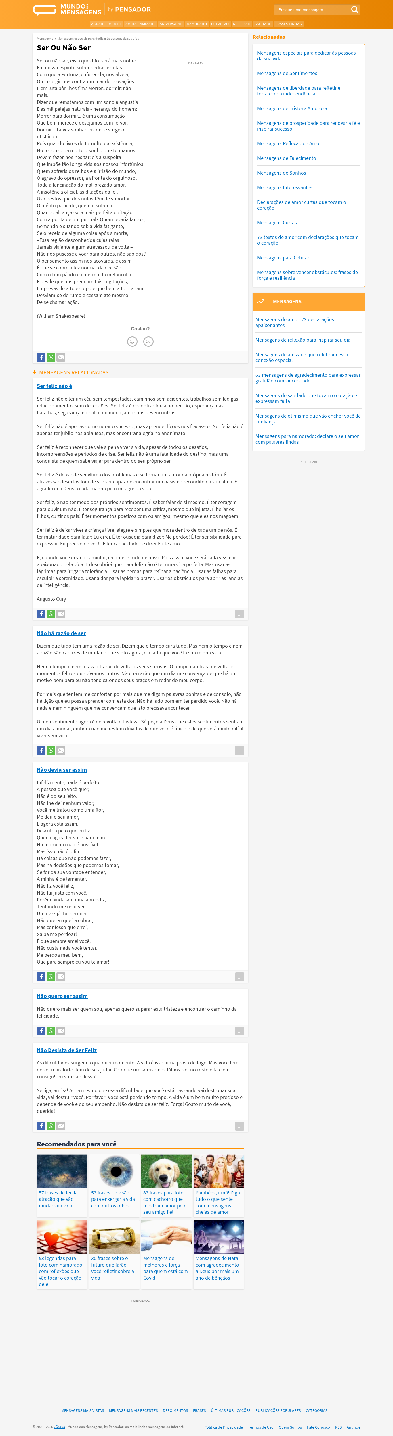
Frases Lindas (288, 23)
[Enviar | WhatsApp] (51, 357)
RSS (338, 1427)
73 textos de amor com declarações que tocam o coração (308, 240)
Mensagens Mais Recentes (133, 1410)
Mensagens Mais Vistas (82, 1410)
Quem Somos (290, 1427)
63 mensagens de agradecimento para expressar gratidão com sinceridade (307, 378)
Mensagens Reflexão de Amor (289, 143)
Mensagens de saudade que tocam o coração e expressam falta (306, 398)
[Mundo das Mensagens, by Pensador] (112, 10)
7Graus (59, 1426)
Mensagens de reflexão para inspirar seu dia (302, 339)
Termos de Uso (261, 1427)
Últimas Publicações (230, 1410)
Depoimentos (175, 1410)
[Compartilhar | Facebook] (41, 357)
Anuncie (353, 1427)
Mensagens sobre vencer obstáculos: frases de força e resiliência (307, 275)
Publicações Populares (278, 1410)
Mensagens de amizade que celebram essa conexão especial (301, 357)
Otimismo (220, 23)
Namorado (197, 23)
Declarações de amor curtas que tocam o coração (301, 205)
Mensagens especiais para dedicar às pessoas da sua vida (306, 55)
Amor (130, 23)
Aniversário (171, 23)
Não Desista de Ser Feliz (67, 1049)
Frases (199, 1410)
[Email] (60, 357)
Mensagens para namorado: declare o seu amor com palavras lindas (307, 439)
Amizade (147, 23)
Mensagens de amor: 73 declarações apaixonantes (294, 322)
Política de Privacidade (223, 1427)
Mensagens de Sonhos (281, 172)
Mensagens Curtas (277, 222)
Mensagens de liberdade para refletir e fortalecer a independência (298, 91)
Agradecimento (106, 23)
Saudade (263, 23)
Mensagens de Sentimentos (287, 73)
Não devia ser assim (62, 769)
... (239, 614)
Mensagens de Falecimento (286, 158)
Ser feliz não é (54, 385)
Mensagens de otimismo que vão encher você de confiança (308, 418)
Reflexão (241, 23)
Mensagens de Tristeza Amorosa (292, 108)
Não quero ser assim (62, 995)
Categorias (316, 1410)
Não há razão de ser (61, 632)
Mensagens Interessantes (284, 187)
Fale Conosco (318, 1427)
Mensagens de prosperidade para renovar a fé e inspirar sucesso (308, 126)
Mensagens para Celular (283, 257)
